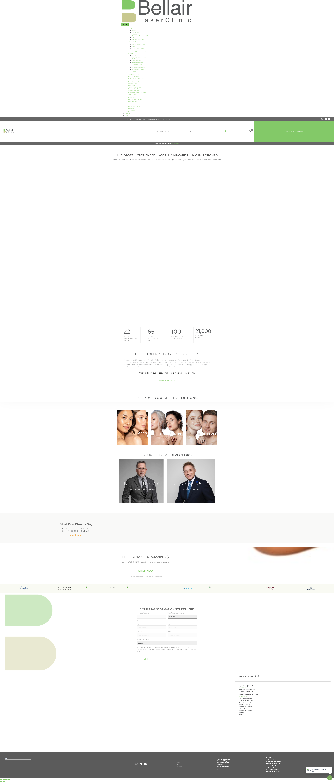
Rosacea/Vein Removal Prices (137, 92)
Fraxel (133, 46)
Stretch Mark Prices (134, 90)
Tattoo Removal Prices (135, 87)
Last (169, 624)
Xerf (133, 37)
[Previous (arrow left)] (1, 781)
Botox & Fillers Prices (134, 76)
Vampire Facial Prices (134, 96)
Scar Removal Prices (134, 80)
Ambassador (132, 110)
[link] (132, 427)
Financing (131, 108)
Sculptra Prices (132, 83)
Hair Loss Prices (133, 85)
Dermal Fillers (136, 32)
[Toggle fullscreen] (4, 779)
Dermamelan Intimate (138, 67)
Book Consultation (134, 106)
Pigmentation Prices (134, 89)
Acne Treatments (137, 43)
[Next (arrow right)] (4, 781)
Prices (127, 73)
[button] (322, 119)
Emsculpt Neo (136, 60)
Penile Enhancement (138, 69)
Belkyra (134, 55)
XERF (130, 103)
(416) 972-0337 (140, 119)
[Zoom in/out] (1, 779)
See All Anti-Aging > (138, 39)
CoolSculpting (136, 59)
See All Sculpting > (137, 64)
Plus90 (134, 71)
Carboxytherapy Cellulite (139, 57)
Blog (129, 112)
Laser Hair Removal (138, 48)
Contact (127, 115)
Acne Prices (132, 94)
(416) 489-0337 (166, 119)
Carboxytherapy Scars (138, 44)
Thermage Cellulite (137, 62)
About (127, 105)
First (138, 624)
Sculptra (134, 34)
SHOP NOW (175, 143)
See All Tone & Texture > (139, 52)
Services (127, 27)
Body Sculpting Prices (135, 82)
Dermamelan (132, 97)
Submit (143, 659)
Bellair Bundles (132, 101)
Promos (127, 113)
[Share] (6, 779)
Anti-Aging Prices (133, 74)
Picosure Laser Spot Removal (141, 50)
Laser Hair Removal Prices (136, 78)
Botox (134, 30)
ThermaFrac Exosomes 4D (140, 36)
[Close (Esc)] (9, 779)
